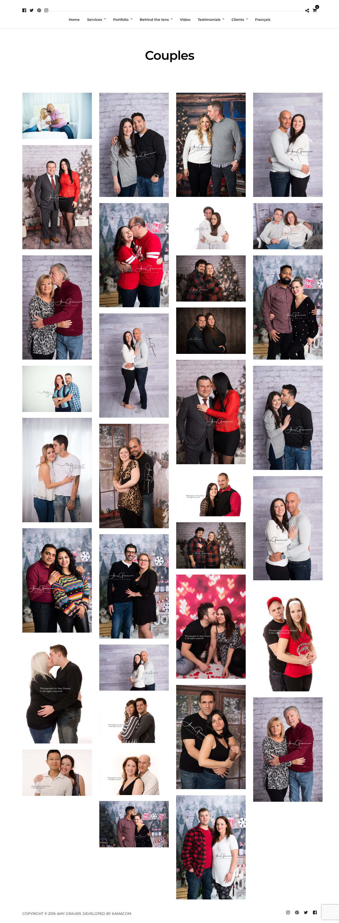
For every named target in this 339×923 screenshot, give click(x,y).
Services (94, 19)
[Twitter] (32, 10)
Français (262, 19)
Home (74, 19)
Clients (238, 19)
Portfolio (121, 19)
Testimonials (209, 19)
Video (185, 19)
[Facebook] (24, 10)
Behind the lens (154, 19)
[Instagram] (46, 10)
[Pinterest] (39, 10)
